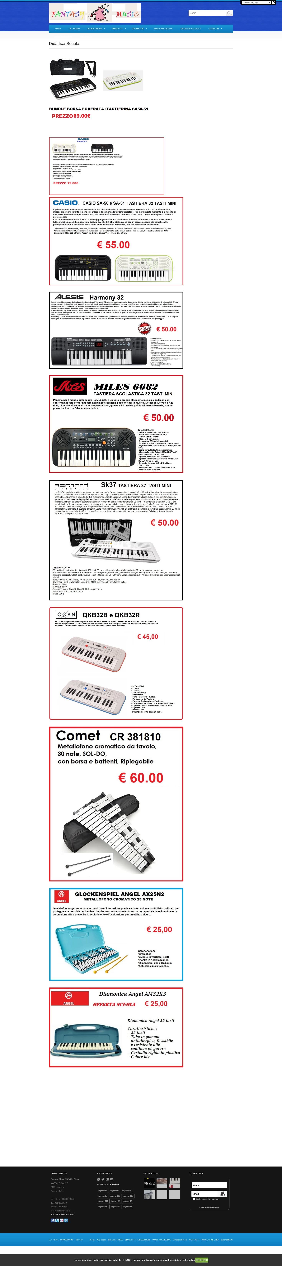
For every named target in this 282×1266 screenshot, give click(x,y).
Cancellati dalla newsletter (209, 1207)
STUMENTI (117, 28)
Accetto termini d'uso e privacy (207, 1199)
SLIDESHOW (86, 36)
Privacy (79, 1240)
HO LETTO (202, 1260)
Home (58, 28)
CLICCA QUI (124, 1260)
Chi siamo (74, 28)
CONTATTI (214, 28)
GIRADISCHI (138, 28)
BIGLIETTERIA (94, 28)
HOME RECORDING (163, 28)
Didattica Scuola (191, 28)
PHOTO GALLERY (63, 36)
